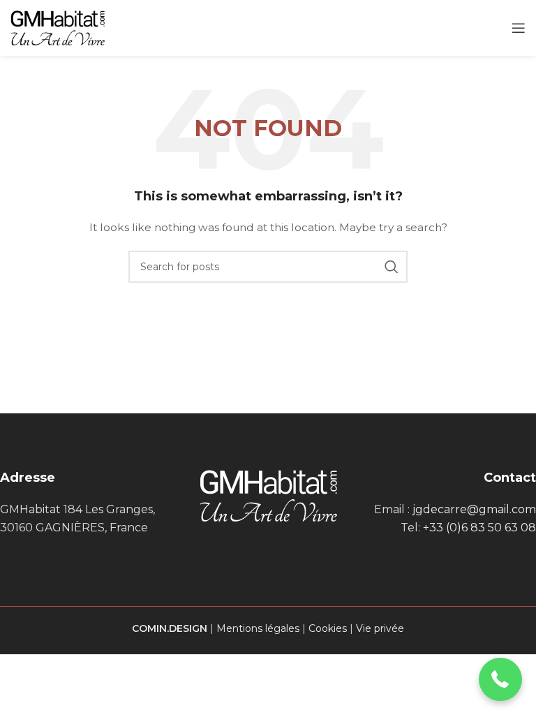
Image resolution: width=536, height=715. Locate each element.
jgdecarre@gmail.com (474, 509)
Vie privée (380, 628)
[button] (501, 680)
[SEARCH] (391, 267)
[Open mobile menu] (519, 28)
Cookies (327, 628)
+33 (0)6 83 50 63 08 (479, 527)
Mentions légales (257, 628)
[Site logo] (57, 27)
